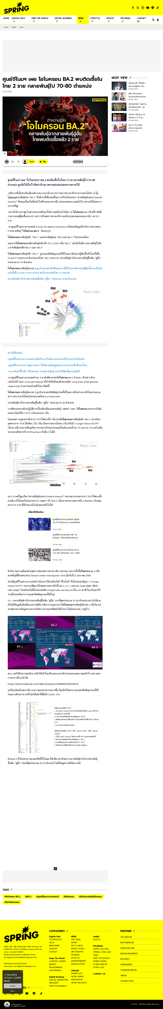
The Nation (126, 937)
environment (56, 967)
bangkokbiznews (129, 953)
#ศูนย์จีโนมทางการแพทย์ (47, 896)
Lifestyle (75, 970)
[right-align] (153, 19)
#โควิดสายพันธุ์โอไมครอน (90, 896)
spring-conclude (102, 952)
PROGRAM (98, 946)
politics (75, 958)
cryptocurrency (58, 986)
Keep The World (57, 958)
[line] (18, 154)
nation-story (78, 964)
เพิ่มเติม (7, 981)
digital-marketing (58, 979)
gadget (53, 951)
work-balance (79, 982)
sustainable (55, 970)
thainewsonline (128, 970)
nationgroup (127, 942)
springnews (126, 964)
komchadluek (127, 948)
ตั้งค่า (13, 991)
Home (6, 27)
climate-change (57, 961)
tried (95, 955)
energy (52, 964)
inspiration (77, 979)
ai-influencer (100, 964)
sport (74, 942)
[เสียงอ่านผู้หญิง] (29, 161)
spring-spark (99, 961)
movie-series (77, 976)
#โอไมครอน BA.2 (12, 896)
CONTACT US (99, 973)
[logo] (16, 7)
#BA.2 (28, 896)
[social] (132, 7)
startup (53, 948)
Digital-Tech (54, 936)
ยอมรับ (12, 986)
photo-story (78, 948)
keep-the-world (101, 958)
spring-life (76, 973)
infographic (77, 951)
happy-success (100, 949)
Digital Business (56, 977)
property (54, 983)
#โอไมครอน (69, 896)
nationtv (125, 959)
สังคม (22, 27)
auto (51, 942)
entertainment (78, 961)
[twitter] (14, 153)
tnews (123, 975)
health (96, 939)
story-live (98, 967)
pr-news (75, 954)
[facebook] (9, 154)
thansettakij (127, 981)
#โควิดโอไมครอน (12, 902)
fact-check (77, 945)
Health (96, 936)
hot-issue (76, 939)
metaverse (54, 945)
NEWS (14, 27)
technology (55, 939)
